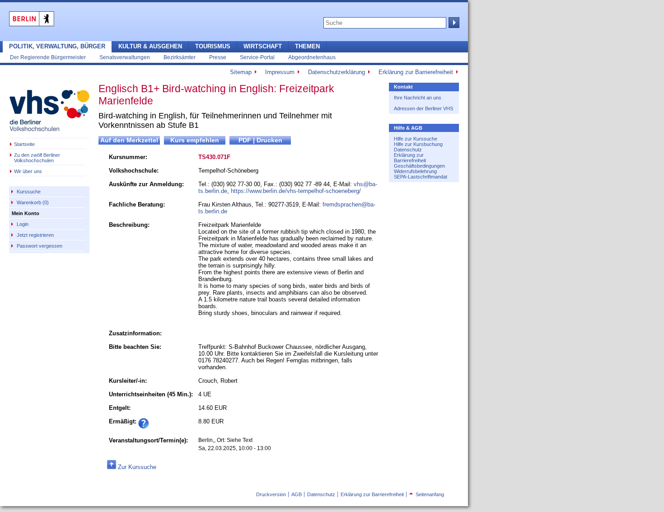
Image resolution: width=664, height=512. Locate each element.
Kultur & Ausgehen (150, 46)
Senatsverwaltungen (124, 57)
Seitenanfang (426, 494)
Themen (307, 46)
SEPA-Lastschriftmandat (420, 176)
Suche (453, 22)
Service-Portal (257, 57)
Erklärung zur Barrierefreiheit (416, 72)
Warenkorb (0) (33, 202)
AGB (296, 494)
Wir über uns (28, 171)
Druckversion (271, 494)
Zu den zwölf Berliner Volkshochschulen (37, 157)
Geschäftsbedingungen (419, 166)
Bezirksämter (180, 57)
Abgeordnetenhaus (312, 57)
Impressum (280, 72)
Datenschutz (408, 149)
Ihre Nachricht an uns (417, 97)
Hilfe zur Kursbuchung (418, 144)
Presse (217, 57)
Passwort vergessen (39, 246)
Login (22, 224)
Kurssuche (29, 191)
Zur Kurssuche (137, 467)
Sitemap (241, 72)
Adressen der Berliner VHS (423, 108)
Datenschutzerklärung (336, 72)
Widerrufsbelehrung (415, 171)
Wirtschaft (262, 46)
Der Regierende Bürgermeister (48, 57)
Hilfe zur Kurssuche (415, 138)
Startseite (24, 144)
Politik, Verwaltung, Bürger (57, 46)
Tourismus (212, 46)
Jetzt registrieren (35, 235)
